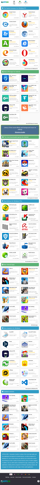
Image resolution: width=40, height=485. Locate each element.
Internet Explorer (32, 40)
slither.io (11, 268)
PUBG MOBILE (31, 277)
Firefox (30, 21)
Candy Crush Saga (32, 179)
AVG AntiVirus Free (13, 214)
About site (12, 477)
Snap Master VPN (12, 114)
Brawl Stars (11, 169)
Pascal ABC (31, 370)
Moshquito (11, 424)
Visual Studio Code (32, 379)
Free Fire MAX (12, 306)
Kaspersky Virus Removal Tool (32, 215)
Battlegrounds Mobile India (33, 405)
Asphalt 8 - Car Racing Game (33, 170)
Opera (30, 50)
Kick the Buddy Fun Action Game (32, 317)
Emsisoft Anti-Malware (13, 233)
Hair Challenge (31, 306)
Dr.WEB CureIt (31, 204)
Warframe (30, 341)
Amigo (10, 40)
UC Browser (11, 31)
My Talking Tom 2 (12, 150)
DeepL (10, 341)
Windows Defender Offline (13, 224)
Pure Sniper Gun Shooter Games (32, 288)
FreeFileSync (12, 360)
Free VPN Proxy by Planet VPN (13, 86)
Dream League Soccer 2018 (13, 141)
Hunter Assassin (12, 316)
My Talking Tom (12, 179)
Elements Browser (13, 50)
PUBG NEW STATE (13, 287)
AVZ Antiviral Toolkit (33, 233)
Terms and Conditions (26, 477)
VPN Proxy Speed (32, 75)
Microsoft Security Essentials (32, 243)
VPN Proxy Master (13, 95)
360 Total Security (12, 204)
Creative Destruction (33, 433)
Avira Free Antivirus (32, 223)
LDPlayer (11, 370)
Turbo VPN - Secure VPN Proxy (32, 105)
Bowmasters (31, 395)
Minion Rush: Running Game (13, 161)
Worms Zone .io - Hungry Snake (12, 278)
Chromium (31, 31)
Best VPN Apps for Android (12, 71)
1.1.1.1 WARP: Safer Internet (32, 86)
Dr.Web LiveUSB (12, 252)
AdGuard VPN (12, 104)
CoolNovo (11, 59)
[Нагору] (38, 481)
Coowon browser (12, 21)
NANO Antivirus (32, 252)
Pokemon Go (31, 160)
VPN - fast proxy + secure (12, 76)
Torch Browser (31, 59)
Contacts (34, 477)
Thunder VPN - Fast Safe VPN (32, 96)
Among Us (11, 433)
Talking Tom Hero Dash (33, 268)
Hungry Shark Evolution (31, 151)
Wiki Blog (7, 477)
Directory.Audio (20, 132)
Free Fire (30, 414)
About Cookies (18, 477)
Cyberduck (31, 360)
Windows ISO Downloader (12, 380)
